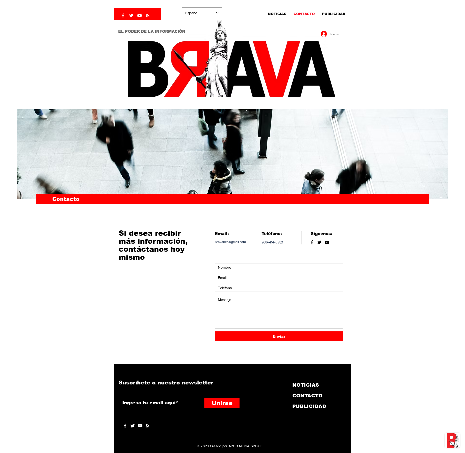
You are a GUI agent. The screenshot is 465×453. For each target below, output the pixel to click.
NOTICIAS (305, 385)
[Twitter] (131, 15)
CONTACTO (307, 395)
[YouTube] (139, 15)
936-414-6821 (272, 242)
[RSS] (147, 15)
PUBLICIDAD (309, 406)
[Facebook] (123, 15)
